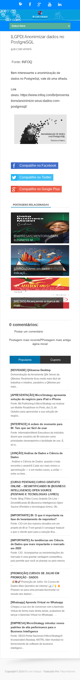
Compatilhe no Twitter (35, 177)
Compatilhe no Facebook (37, 165)
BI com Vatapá (33, 671)
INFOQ (27, 62)
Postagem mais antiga (56, 340)
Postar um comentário (28, 331)
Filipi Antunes (67, 671)
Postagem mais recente (24, 340)
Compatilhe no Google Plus (39, 189)
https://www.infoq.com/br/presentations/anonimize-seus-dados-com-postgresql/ (40, 100)
